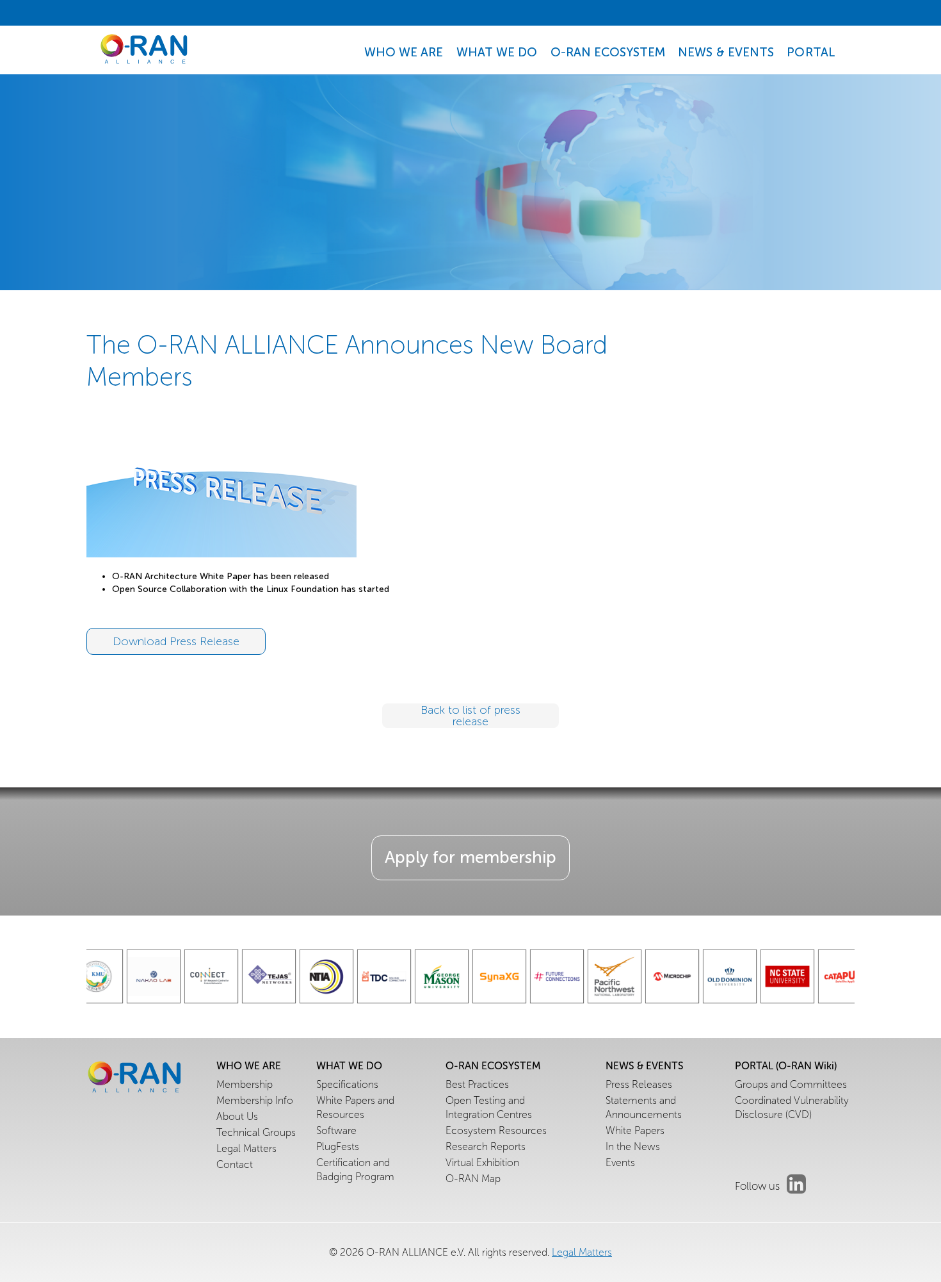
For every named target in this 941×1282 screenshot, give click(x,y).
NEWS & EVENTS (726, 52)
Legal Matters (582, 1252)
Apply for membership (470, 857)
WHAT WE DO (497, 52)
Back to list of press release (470, 715)
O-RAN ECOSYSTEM (608, 52)
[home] (144, 49)
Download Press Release (176, 641)
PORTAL (811, 52)
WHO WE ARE (404, 52)
